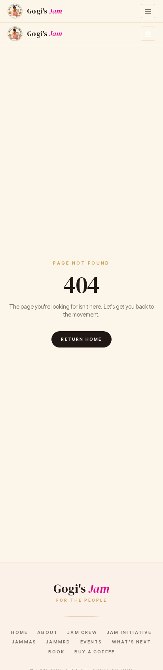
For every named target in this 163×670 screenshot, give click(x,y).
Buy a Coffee (94, 652)
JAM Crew (82, 632)
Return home (81, 339)
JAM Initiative (129, 632)
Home (19, 632)
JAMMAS (24, 642)
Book (56, 652)
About (47, 632)
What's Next (131, 642)
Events (91, 642)
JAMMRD (58, 642)
